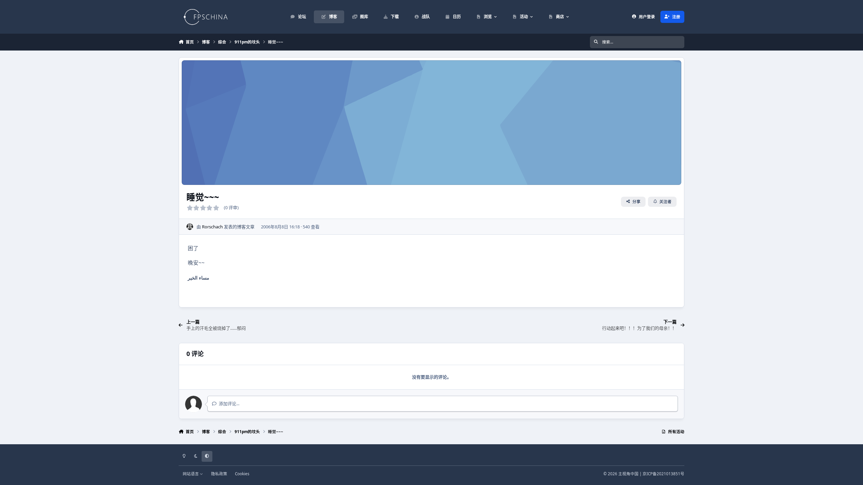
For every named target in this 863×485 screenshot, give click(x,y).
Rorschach (212, 227)
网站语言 (191, 473)
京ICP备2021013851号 (663, 473)
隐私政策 (219, 473)
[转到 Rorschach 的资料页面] (189, 226)
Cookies (242, 473)
